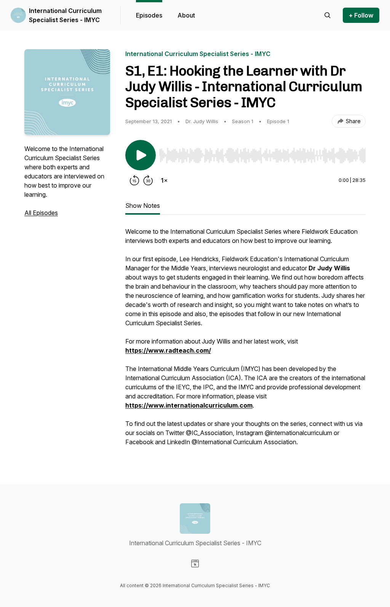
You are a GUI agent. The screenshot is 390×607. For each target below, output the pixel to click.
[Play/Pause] (140, 155)
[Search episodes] (327, 15)
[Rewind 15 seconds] (134, 180)
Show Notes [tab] (142, 205)
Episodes (149, 15)
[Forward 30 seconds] (148, 180)
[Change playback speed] (164, 180)
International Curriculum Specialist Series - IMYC (65, 15)
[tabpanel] (245, 340)
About (186, 15)
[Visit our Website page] (195, 563)
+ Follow (361, 15)
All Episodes (41, 213)
